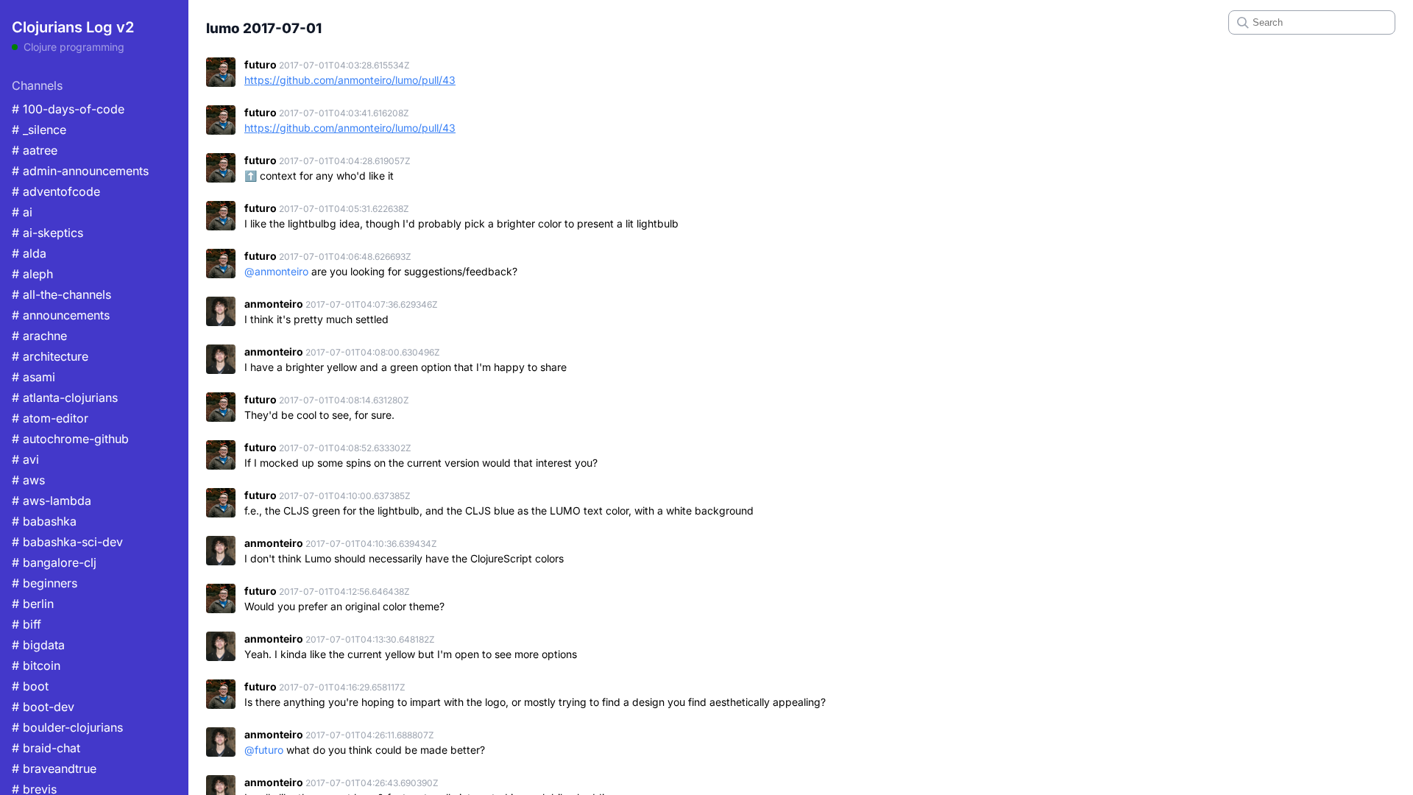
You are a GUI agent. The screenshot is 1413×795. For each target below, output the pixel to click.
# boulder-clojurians (67, 727)
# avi (25, 459)
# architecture (50, 356)
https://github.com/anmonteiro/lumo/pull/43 (350, 80)
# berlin (33, 603)
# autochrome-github (70, 438)
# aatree (34, 150)
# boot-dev (43, 706)
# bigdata (38, 644)
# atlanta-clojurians (65, 397)
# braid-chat (46, 748)
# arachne (39, 335)
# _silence (39, 129)
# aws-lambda (51, 500)
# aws (28, 480)
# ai (22, 212)
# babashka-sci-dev (67, 541)
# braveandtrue (54, 768)
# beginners (44, 583)
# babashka (44, 521)
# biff (26, 624)
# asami (33, 377)
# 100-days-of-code (68, 109)
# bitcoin (36, 665)
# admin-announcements (80, 170)
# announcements (61, 315)
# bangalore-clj (54, 562)
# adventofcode (56, 191)
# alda (29, 253)
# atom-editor (50, 418)
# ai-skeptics (47, 232)
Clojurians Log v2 (73, 27)
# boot (30, 686)
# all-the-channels (61, 294)
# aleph (32, 273)
